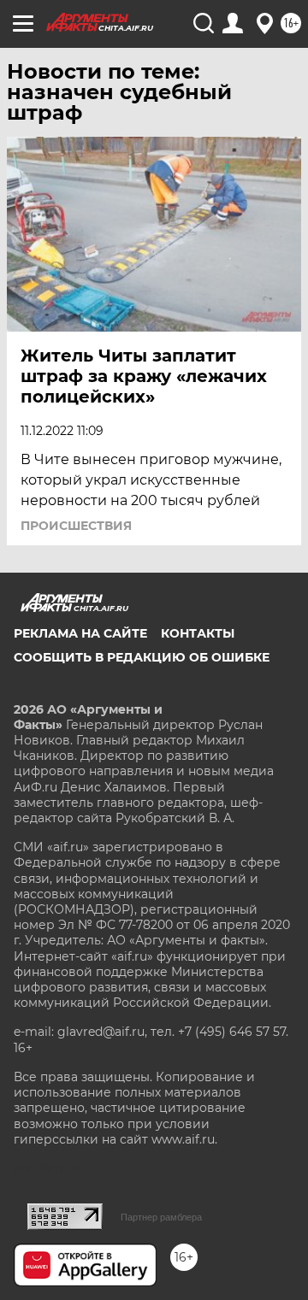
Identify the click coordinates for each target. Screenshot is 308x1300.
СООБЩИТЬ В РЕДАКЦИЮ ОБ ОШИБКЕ (142, 657)
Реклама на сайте (80, 633)
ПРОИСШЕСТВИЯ (76, 526)
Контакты (197, 633)
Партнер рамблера (161, 1217)
